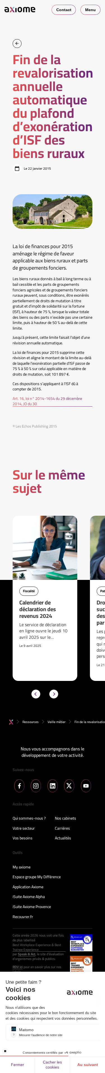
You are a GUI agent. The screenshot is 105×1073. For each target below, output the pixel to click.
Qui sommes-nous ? (29, 818)
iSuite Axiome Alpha (29, 897)
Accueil (11, 722)
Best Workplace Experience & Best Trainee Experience (37, 947)
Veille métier (57, 722)
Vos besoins (22, 838)
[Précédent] (35, 694)
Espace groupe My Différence (37, 877)
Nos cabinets (65, 818)
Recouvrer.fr (23, 917)
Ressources (30, 722)
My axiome (22, 867)
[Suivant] (53, 694)
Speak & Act (26, 954)
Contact (63, 10)
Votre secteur (24, 828)
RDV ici (18, 967)
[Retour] (17, 43)
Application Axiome (28, 887)
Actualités (63, 838)
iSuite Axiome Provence (32, 907)
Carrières (62, 828)
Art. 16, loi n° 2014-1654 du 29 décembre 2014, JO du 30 (47, 401)
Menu (90, 10)
